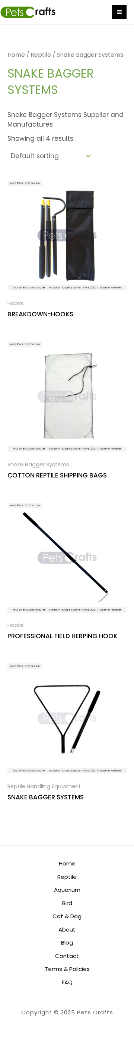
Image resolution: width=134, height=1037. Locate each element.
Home (16, 55)
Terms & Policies (67, 969)
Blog (67, 942)
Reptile (41, 55)
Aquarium (67, 890)
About (67, 929)
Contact (67, 956)
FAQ (67, 982)
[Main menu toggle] (119, 12)
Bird (67, 903)
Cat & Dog (67, 916)
